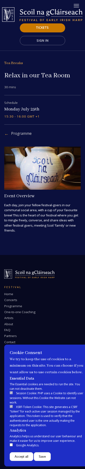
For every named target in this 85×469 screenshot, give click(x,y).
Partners (10, 336)
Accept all (21, 456)
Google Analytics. (27, 445)
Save (42, 456)
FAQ (7, 330)
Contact (9, 342)
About (8, 324)
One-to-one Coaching (19, 312)
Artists (8, 318)
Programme (21, 133)
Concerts (10, 300)
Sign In (43, 41)
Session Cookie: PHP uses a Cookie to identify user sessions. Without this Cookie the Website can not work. (46, 397)
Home (8, 294)
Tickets (42, 28)
